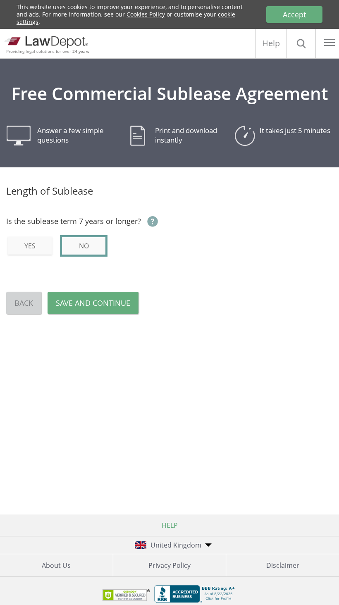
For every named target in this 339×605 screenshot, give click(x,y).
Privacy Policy (169, 565)
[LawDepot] (48, 41)
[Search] (300, 43)
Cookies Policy (146, 14)
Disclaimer (282, 565)
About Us (56, 565)
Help (271, 43)
